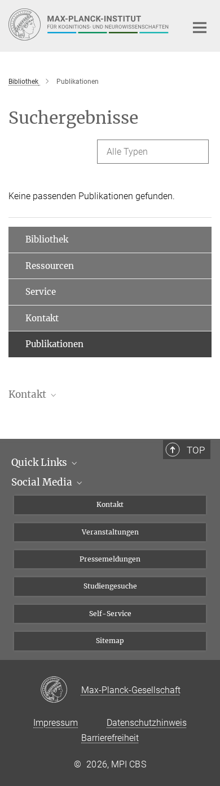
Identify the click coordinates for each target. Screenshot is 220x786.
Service (40, 291)
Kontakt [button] (28, 394)
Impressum (55, 722)
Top (196, 450)
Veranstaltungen (110, 532)
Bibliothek (46, 239)
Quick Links (40, 462)
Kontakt (42, 318)
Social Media (42, 482)
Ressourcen (49, 265)
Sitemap (110, 640)
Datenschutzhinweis (147, 722)
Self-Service (110, 613)
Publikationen (54, 344)
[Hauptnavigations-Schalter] (199, 27)
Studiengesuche (110, 586)
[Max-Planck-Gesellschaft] (60, 690)
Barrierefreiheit (110, 738)
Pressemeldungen (110, 559)
